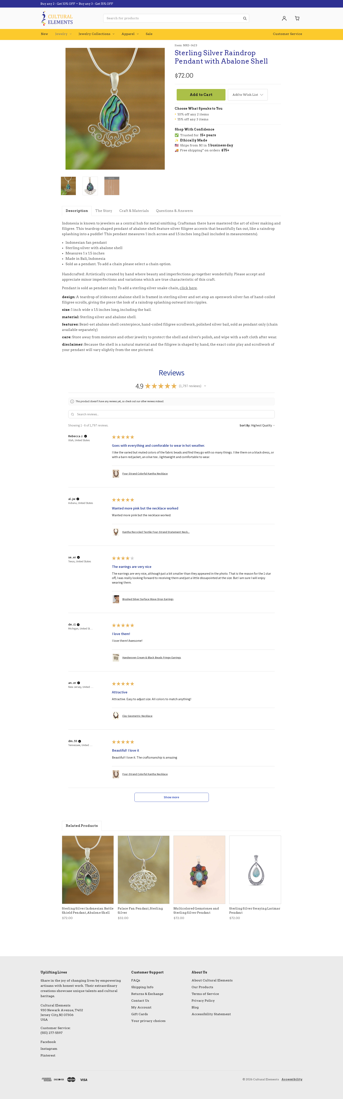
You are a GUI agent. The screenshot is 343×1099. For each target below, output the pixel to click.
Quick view (87, 870)
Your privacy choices (148, 1021)
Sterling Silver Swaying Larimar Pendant (254, 910)
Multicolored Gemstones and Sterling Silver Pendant (196, 910)
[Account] (284, 18)
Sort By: (245, 425)
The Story (103, 211)
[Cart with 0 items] (297, 18)
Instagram (48, 1049)
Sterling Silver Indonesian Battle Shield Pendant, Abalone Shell (88, 910)
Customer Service (287, 34)
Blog (195, 1007)
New (44, 34)
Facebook (48, 1042)
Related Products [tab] (82, 826)
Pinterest (47, 1055)
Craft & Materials (134, 211)
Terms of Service (205, 994)
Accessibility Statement (211, 1014)
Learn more (85, 5)
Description (77, 211)
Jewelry (61, 34)
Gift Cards (139, 1014)
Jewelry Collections (94, 34)
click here (188, 288)
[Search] (244, 18)
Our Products (202, 987)
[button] (205, 386)
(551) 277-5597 (51, 1033)
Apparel (128, 34)
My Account (141, 1007)
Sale (149, 34)
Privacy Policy (203, 1000)
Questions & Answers (174, 211)
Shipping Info (142, 987)
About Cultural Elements (212, 980)
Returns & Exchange (147, 994)
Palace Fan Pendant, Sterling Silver (140, 910)
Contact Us (140, 1000)
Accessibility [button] (292, 1079)
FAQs (135, 980)
